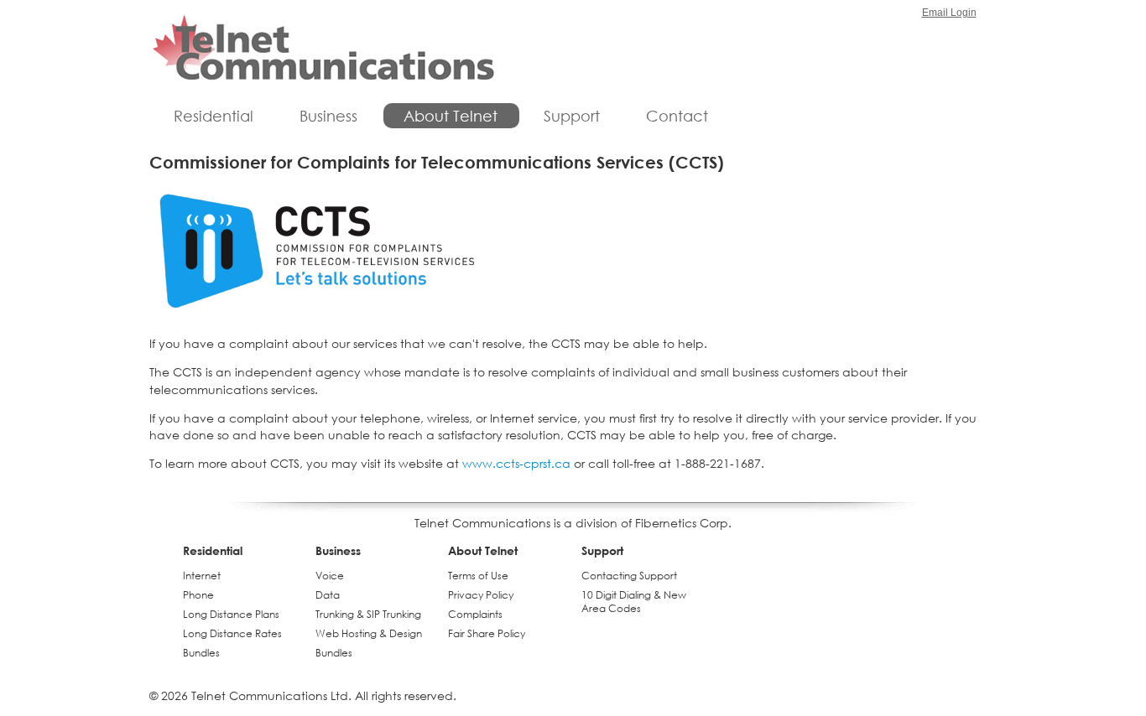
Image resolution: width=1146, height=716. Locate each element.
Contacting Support (629, 575)
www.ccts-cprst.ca (516, 463)
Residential (213, 115)
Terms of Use (478, 575)
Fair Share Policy (486, 633)
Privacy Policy (480, 595)
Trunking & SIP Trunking (368, 614)
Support (572, 115)
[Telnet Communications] (323, 50)
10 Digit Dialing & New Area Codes (633, 602)
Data (327, 595)
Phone (198, 595)
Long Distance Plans (231, 614)
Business (328, 115)
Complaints (475, 614)
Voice (329, 575)
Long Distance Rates (232, 633)
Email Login (949, 12)
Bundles (201, 652)
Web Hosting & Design (368, 633)
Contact (677, 115)
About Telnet (450, 115)
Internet (202, 575)
